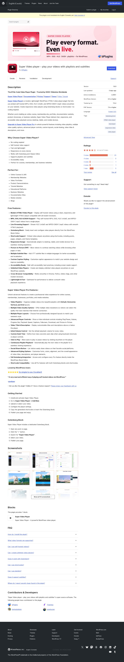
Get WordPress (115, 3)
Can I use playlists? (14, 571)
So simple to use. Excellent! (30, 372)
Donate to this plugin (91, 208)
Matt (97, 633)
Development (47, 78)
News (9, 633)
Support (113, 78)
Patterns (32, 639)
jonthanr (12, 381)
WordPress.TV (56, 639)
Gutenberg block (110, 116)
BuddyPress (100, 639)
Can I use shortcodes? (16, 565)
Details (12, 78)
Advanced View (89, 137)
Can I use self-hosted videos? (18, 547)
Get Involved (78, 630)
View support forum (91, 189)
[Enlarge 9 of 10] (76, 491)
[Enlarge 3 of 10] (76, 454)
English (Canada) (31, 649)
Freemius (50, 605)
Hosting (10, 636)
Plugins (32, 636)
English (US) (112, 111)
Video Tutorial (63, 96)
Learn (54, 630)
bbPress (98, 636)
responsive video (110, 128)
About (10, 630)
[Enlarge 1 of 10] (28, 454)
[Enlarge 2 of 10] (52, 454)
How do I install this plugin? (17, 534)
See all (114, 172)
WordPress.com (101, 630)
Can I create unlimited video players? (21, 553)
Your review (88, 172)
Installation (33, 78)
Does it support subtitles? (17, 577)
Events (76, 633)
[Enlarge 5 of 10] (52, 473)
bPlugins (24, 70)
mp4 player (112, 124)
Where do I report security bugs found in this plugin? (26, 583)
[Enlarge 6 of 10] (76, 473)
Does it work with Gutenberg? (18, 559)
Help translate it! (79, 15)
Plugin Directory (13, 10)
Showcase (33, 630)
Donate (76, 636)
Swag (76, 639)
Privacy (10, 639)
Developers (55, 636)
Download (111, 68)
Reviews (22, 78)
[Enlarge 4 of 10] (28, 473)
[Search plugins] (28, 22)
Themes (32, 633)
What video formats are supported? (20, 540)
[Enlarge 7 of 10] (28, 491)
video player (111, 132)
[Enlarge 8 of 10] (52, 491)
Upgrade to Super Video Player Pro (21, 124)
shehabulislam (17, 609)
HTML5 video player (109, 120)
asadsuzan (51, 609)
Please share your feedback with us (63, 386)
